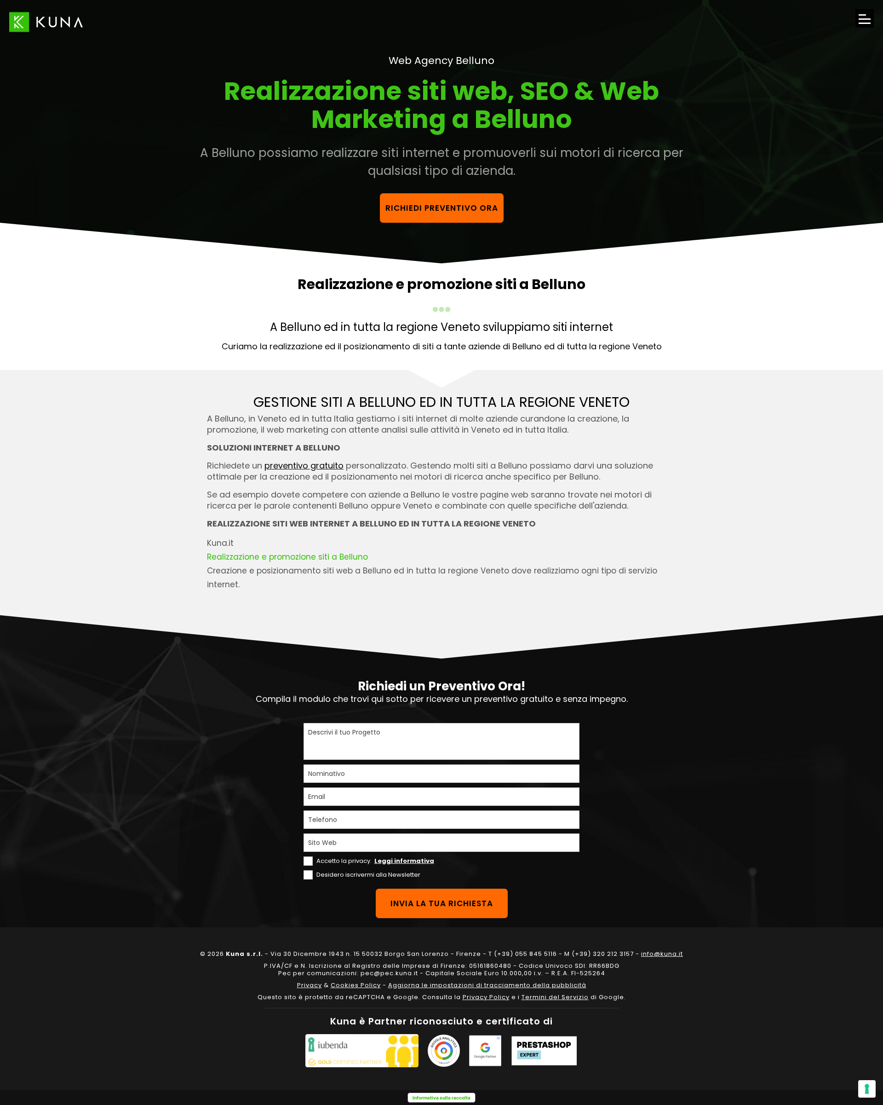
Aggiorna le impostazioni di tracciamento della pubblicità (487, 985)
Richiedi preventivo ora (441, 208)
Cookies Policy (356, 985)
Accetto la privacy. (375, 860)
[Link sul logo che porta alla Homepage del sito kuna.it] (46, 22)
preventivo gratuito (304, 465)
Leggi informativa (404, 860)
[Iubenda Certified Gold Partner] (362, 1051)
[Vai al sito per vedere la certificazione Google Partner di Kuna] (485, 1050)
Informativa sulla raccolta (441, 1097)
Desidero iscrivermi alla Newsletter (368, 874)
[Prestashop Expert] (544, 1051)
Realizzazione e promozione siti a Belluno (287, 556)
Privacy (309, 985)
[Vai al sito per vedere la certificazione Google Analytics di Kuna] (443, 1050)
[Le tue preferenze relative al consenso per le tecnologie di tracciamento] (867, 1089)
